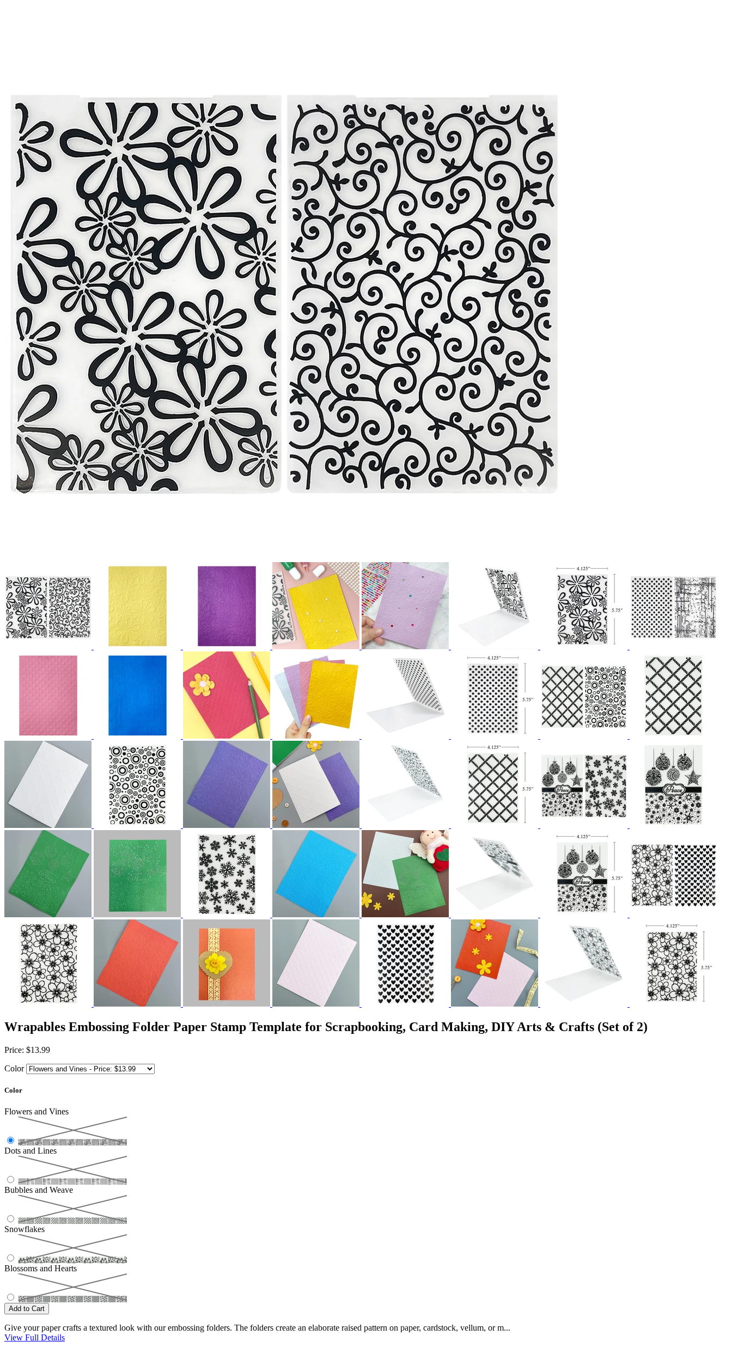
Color (14, 1068)
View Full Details (34, 1337)
